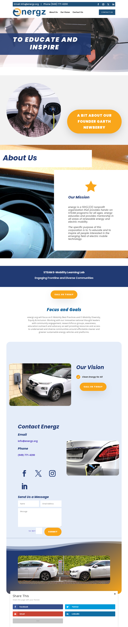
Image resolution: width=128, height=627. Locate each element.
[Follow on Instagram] (103, 4)
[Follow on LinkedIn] (113, 4)
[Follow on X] (108, 4)
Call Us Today (93, 386)
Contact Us (78, 12)
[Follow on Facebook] (98, 4)
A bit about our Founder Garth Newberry (94, 121)
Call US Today (64, 294)
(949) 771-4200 (59, 4)
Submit (53, 531)
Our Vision (65, 12)
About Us (53, 12)
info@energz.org (30, 4)
